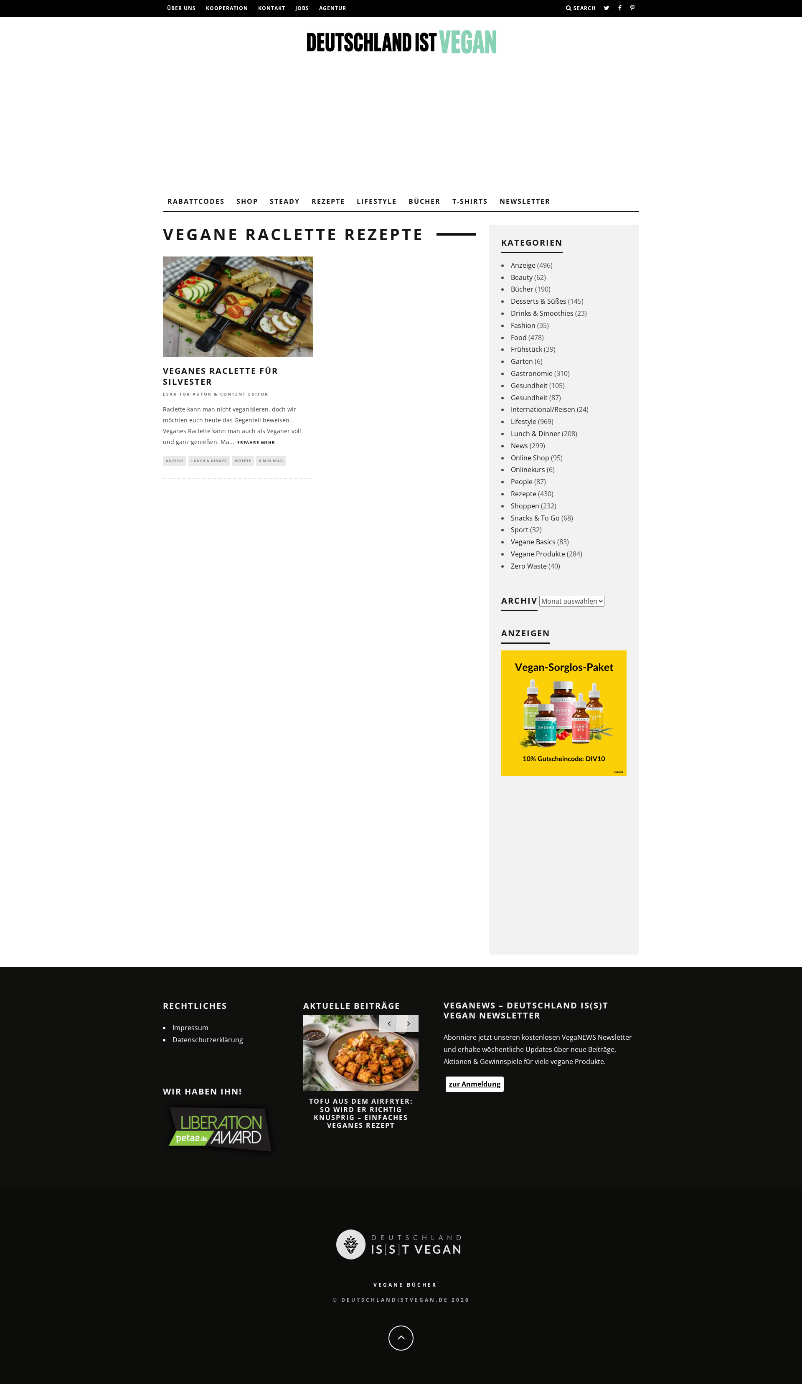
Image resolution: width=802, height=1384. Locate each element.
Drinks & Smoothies (542, 313)
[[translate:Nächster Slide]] (409, 1023)
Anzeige (174, 460)
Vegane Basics (533, 541)
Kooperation (227, 8)
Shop (247, 201)
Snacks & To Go (535, 518)
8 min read (271, 460)
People (522, 481)
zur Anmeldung (474, 1084)
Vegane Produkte (538, 554)
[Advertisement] (401, 129)
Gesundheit (529, 385)
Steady (285, 201)
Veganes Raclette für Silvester (220, 376)
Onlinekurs (528, 469)
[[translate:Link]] (607, 8)
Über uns (181, 8)
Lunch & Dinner (209, 460)
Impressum (190, 1027)
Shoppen (525, 505)
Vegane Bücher (405, 1284)
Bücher (425, 201)
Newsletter (525, 201)
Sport (519, 529)
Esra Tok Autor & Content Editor (216, 394)
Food (519, 337)
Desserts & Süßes (538, 301)
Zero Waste (529, 566)
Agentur (332, 8)
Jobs (302, 8)
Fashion (523, 325)
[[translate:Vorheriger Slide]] (389, 1023)
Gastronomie (532, 373)
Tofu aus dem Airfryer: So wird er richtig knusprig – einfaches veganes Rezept (361, 1113)
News (519, 445)
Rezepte (328, 201)
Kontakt (271, 8)
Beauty (522, 277)
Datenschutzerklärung (208, 1039)
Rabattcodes (196, 201)
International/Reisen (543, 409)
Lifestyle (377, 201)
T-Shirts (470, 201)
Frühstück (526, 349)
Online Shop (530, 457)
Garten (522, 361)
